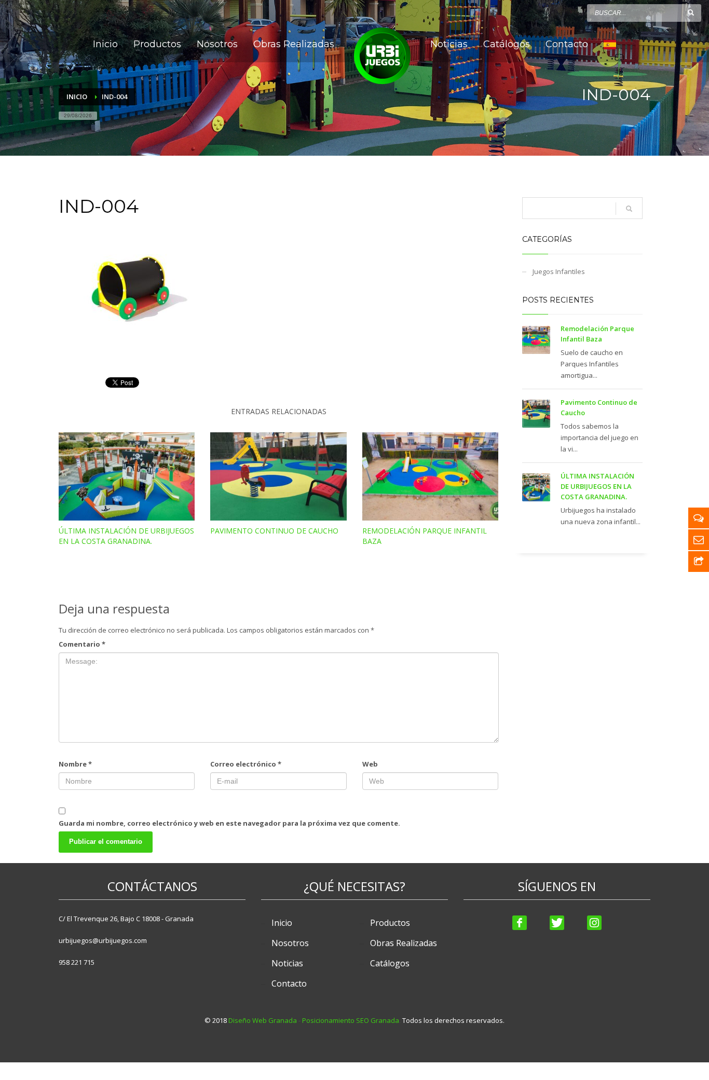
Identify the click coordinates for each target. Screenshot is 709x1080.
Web (370, 764)
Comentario (82, 644)
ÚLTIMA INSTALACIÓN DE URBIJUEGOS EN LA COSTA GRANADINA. (126, 536)
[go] (691, 12)
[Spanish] (609, 44)
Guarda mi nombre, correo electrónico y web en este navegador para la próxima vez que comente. (229, 823)
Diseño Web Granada (262, 1020)
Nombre (75, 764)
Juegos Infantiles (559, 271)
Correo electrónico (245, 764)
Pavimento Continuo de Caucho (274, 531)
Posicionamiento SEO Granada (350, 1020)
